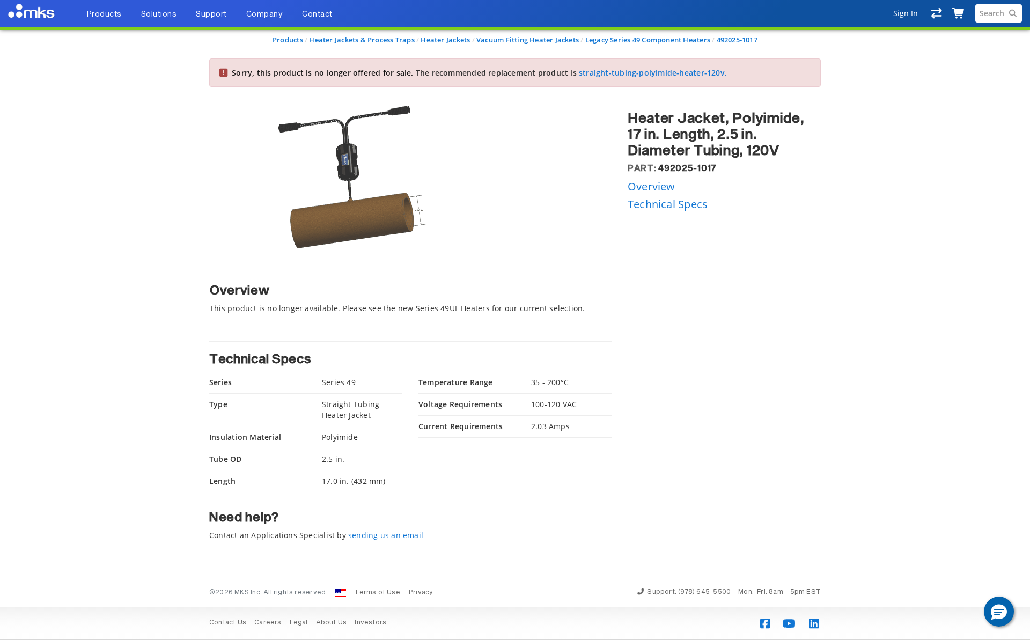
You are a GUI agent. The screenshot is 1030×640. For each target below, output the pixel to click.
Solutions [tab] (159, 14)
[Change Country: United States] (340, 592)
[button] (999, 612)
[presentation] (515, 320)
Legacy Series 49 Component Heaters (647, 40)
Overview (651, 186)
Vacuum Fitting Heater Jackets (527, 40)
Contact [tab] (317, 14)
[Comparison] (937, 13)
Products (288, 40)
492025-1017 (737, 40)
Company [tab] (264, 14)
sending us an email (385, 535)
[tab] (410, 293)
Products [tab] (104, 14)
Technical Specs (668, 204)
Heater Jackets (445, 40)
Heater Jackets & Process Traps (361, 40)
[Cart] (959, 13)
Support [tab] (211, 14)
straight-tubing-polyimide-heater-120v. (653, 73)
